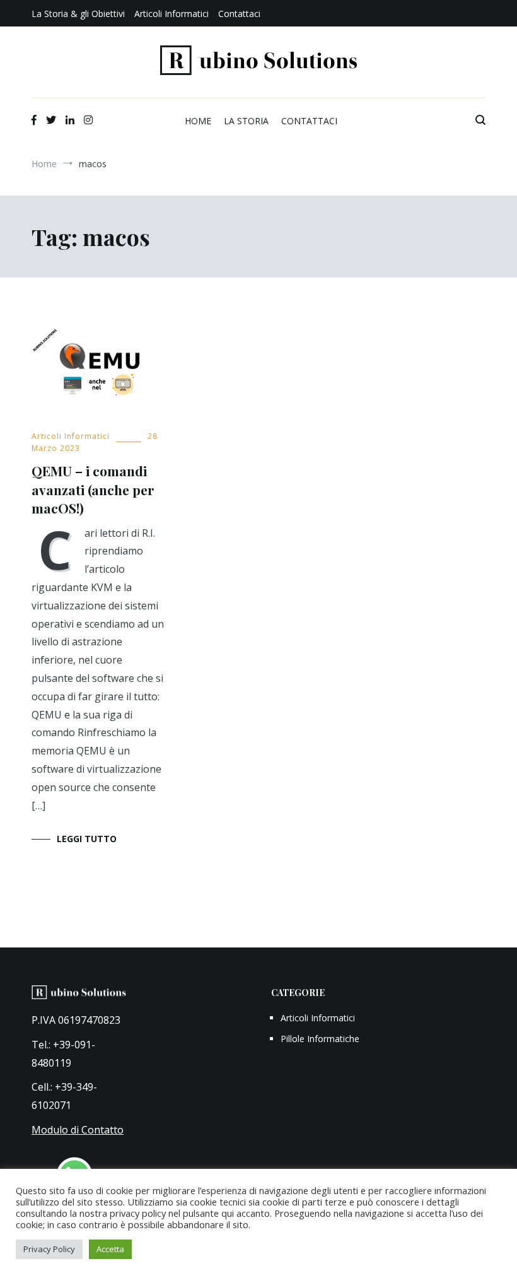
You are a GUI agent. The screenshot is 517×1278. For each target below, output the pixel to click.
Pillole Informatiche (320, 1039)
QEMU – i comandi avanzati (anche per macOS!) (93, 489)
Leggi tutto (87, 839)
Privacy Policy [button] (49, 1249)
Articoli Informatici (171, 14)
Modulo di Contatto (78, 1130)
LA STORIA (246, 121)
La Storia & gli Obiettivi (78, 14)
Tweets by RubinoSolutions (190, 999)
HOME (198, 121)
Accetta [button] (110, 1249)
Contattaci (239, 14)
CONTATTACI (309, 121)
